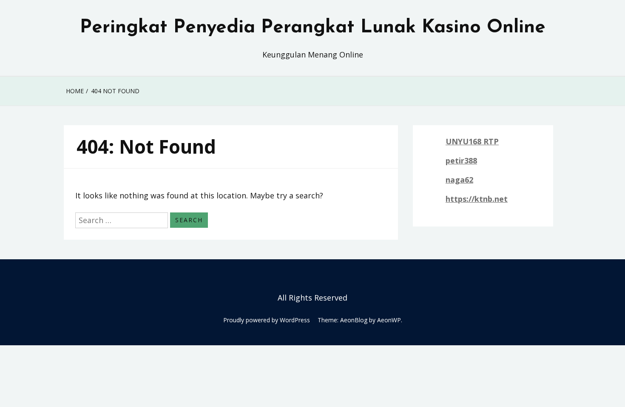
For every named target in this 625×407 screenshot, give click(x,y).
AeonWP (389, 320)
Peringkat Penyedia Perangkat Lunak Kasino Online (312, 27)
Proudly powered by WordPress (266, 320)
